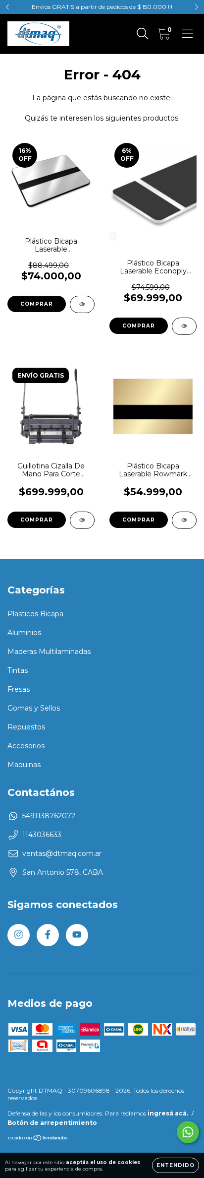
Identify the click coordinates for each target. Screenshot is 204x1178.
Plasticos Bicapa (35, 613)
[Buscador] (143, 33)
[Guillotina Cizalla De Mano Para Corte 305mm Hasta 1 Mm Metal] (82, 520)
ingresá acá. (168, 1113)
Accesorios (26, 745)
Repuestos (26, 726)
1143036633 (41, 834)
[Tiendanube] (38, 1139)
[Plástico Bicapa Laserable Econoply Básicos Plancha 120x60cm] (184, 326)
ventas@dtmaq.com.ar (62, 853)
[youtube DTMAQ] (77, 935)
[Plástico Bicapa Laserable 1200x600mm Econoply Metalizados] (82, 304)
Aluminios (24, 632)
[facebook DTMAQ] (48, 935)
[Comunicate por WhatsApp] (188, 1132)
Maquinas (24, 764)
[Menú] (187, 33)
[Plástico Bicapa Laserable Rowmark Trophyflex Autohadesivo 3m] (184, 520)
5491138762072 (48, 815)
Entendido (175, 1165)
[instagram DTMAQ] (18, 935)
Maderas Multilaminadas (49, 651)
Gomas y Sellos (33, 708)
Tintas (17, 670)
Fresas (18, 689)
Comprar (36, 304)
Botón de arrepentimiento (52, 1122)
